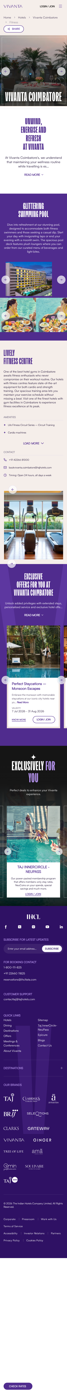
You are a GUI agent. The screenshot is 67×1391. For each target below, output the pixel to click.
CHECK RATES (17, 1386)
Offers (7, 1036)
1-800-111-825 (13, 967)
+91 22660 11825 (14, 973)
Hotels (7, 1020)
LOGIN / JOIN (47, 6)
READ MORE (32, 174)
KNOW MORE (19, 720)
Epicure (43, 1034)
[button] (33, 1068)
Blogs (41, 1040)
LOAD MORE (31, 443)
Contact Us (45, 1045)
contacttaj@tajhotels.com (19, 999)
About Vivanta (12, 1050)
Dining (8, 1025)
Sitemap (43, 1020)
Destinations (11, 1030)
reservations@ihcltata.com (20, 979)
